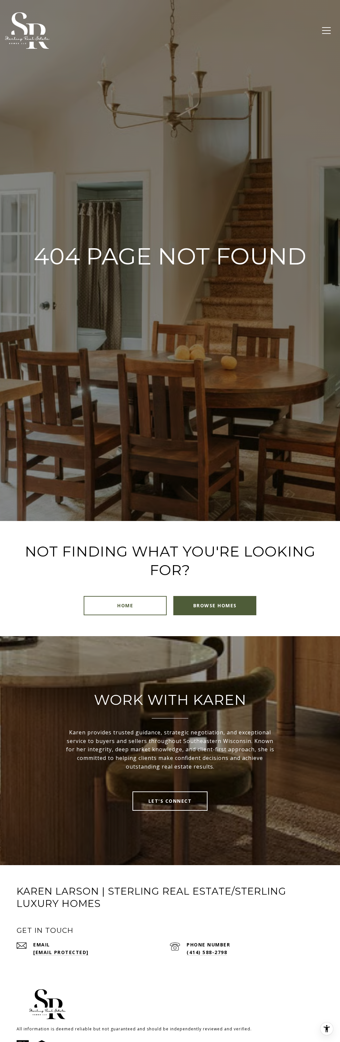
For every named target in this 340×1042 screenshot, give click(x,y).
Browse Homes (215, 605)
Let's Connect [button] (170, 801)
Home (125, 605)
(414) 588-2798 (207, 952)
